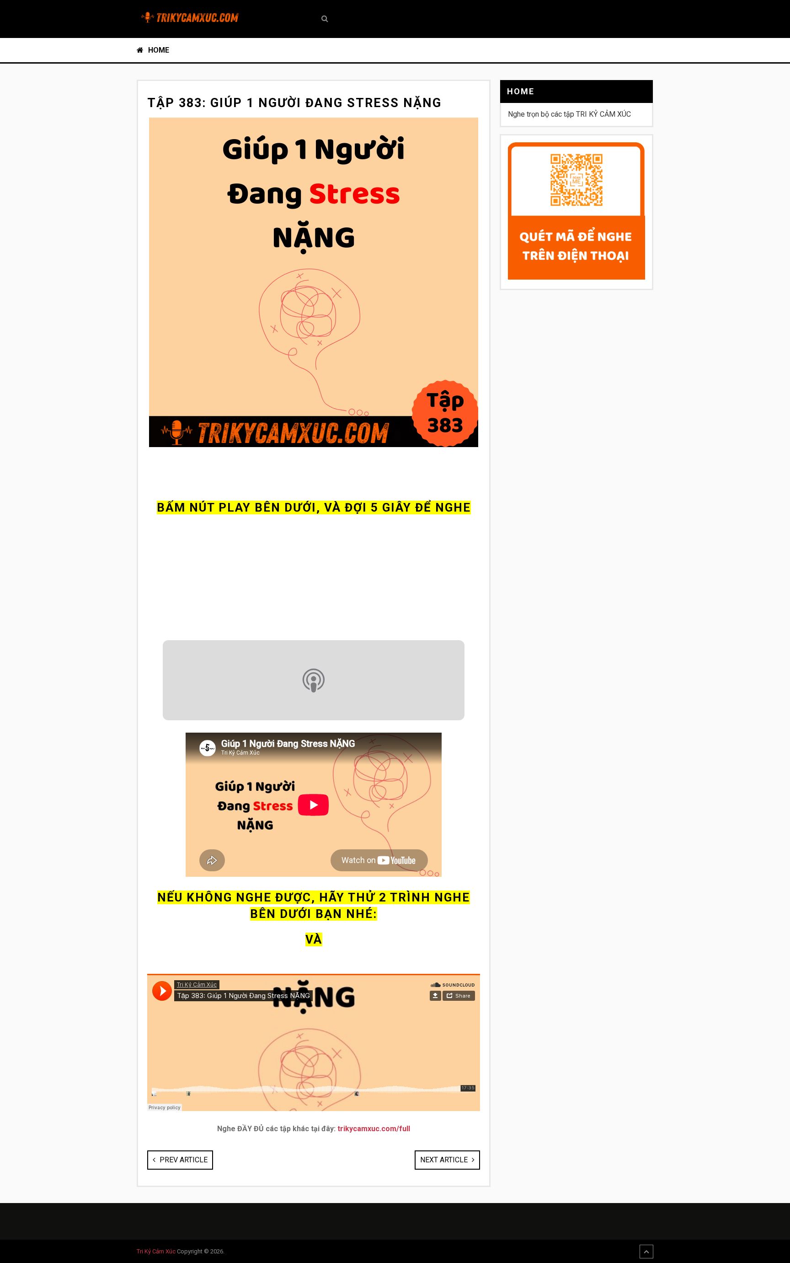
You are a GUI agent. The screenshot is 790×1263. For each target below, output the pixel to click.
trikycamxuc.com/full (373, 1128)
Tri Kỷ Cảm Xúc (156, 1251)
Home (157, 50)
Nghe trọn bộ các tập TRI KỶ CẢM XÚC (569, 114)
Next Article (445, 1159)
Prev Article (183, 1159)
